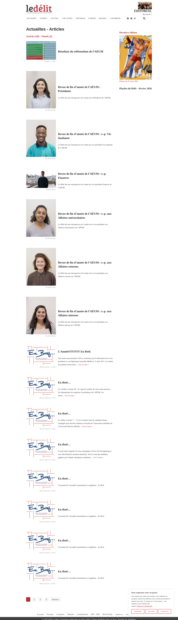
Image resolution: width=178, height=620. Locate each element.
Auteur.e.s (119, 614)
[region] (151, 602)
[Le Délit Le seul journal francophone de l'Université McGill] (39, 9)
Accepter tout (165, 611)
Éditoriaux (80, 18)
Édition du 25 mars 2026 (128, 81)
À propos (92, 18)
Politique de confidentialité (144, 606)
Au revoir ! (147, 14)
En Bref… (64, 382)
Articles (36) (32, 36)
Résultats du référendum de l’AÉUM (80, 51)
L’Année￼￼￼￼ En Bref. (74, 351)
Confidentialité (82, 614)
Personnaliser (138, 611)
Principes (50, 614)
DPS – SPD (95, 614)
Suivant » (55, 599)
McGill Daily (107, 614)
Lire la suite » (83, 365)
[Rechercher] (147, 18)
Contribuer (60, 614)
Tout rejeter (151, 611)
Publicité (70, 614)
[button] (36, 18)
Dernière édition (128, 32)
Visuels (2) (46, 36)
